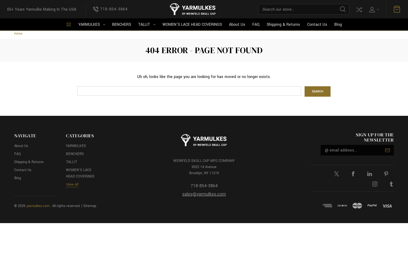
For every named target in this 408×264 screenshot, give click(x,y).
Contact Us (317, 24)
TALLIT (144, 24)
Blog (338, 24)
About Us (237, 24)
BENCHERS (121, 24)
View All (72, 184)
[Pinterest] (386, 173)
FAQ (255, 24)
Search (343, 9)
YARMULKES (89, 24)
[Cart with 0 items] (397, 9)
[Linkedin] (369, 173)
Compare (358, 9)
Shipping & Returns (283, 24)
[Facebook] (353, 173)
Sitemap (89, 205)
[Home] (69, 24)
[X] (336, 173)
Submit (387, 150)
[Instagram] (374, 184)
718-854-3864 (204, 186)
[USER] (373, 9)
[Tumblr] (391, 184)
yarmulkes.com (38, 205)
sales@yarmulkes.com (204, 194)
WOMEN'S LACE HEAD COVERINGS (192, 24)
